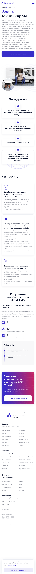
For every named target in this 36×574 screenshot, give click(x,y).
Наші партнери (6, 487)
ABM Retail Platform (7, 505)
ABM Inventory (6, 430)
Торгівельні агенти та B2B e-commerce (25, 469)
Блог (20, 487)
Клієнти (21, 490)
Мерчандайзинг (6, 459)
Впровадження (6, 481)
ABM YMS (21, 433)
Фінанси (4, 468)
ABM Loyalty (5, 439)
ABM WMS (22, 430)
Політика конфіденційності (18, 525)
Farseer (21, 445)
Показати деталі (11, 565)
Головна (4, 7)
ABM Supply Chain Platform (10, 502)
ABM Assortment (7, 436)
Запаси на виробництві (26, 457)
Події (20, 484)
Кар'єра (4, 490)
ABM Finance (5, 442)
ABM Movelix (5, 445)
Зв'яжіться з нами (7, 514)
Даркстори (22, 465)
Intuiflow (21, 436)
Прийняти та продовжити (18, 570)
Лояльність (5, 465)
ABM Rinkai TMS (23, 439)
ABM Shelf (4, 433)
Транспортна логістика (26, 462)
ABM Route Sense (24, 442)
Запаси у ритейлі (7, 457)
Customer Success (7, 484)
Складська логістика (25, 459)
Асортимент (5, 462)
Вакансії (21, 481)
